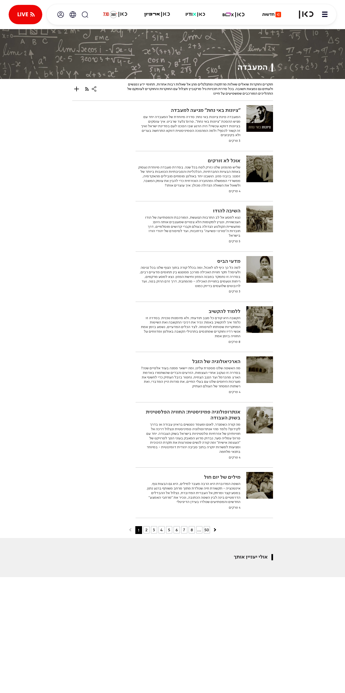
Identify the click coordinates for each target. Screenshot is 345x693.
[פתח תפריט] (325, 14)
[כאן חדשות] (271, 14)
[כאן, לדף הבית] (303, 14)
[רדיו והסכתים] (195, 14)
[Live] (25, 14)
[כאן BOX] (233, 14)
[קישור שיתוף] (87, 89)
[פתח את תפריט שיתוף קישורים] (94, 89)
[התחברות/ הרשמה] (60, 14)
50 (207, 529)
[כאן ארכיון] (157, 14)
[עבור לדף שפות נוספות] (72, 14)
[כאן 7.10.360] (115, 14)
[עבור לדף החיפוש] (85, 14)
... (199, 529)
